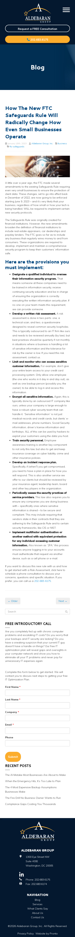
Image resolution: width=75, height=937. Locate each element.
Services (37, 904)
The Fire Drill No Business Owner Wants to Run (33, 798)
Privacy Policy (25, 933)
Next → (63, 601)
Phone (9, 737)
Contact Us (37, 917)
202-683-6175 (42, 581)
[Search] (66, 612)
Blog (37, 899)
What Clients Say (37, 908)
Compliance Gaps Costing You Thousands (30, 804)
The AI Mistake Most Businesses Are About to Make (35, 775)
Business (62, 143)
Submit (13, 757)
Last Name (12, 699)
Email (9, 724)
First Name (13, 687)
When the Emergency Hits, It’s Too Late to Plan (33, 781)
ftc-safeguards (17, 146)
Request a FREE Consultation (37, 29)
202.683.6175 (39, 39)
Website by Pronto (46, 933)
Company (12, 712)
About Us (37, 913)
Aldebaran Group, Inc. (42, 143)
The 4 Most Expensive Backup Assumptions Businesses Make (31, 789)
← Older (13, 601)
